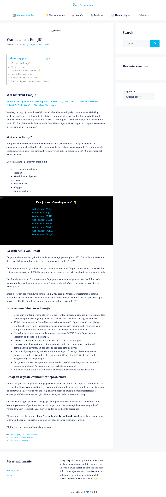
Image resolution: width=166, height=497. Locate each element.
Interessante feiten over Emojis (25, 77)
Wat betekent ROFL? (42, 230)
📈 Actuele (77, 15)
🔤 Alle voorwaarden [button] (23, 15)
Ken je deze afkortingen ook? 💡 (27, 70)
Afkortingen (15, 434)
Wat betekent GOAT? (42, 219)
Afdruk (10, 475)
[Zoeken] (155, 43)
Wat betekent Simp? (42, 223)
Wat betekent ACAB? (42, 209)
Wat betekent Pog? (41, 212)
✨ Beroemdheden (55, 15)
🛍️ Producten (97, 15)
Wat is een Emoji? (19, 67)
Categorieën (129, 91)
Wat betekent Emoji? (20, 63)
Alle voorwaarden (29, 434)
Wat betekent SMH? (42, 216)
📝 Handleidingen (120, 15)
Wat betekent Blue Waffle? (21, 438)
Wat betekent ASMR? (42, 227)
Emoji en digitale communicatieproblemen (30, 81)
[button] (145, 15)
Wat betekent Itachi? (19, 441)
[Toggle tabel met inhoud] (46, 58)
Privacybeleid (13, 470)
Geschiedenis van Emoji (22, 74)
